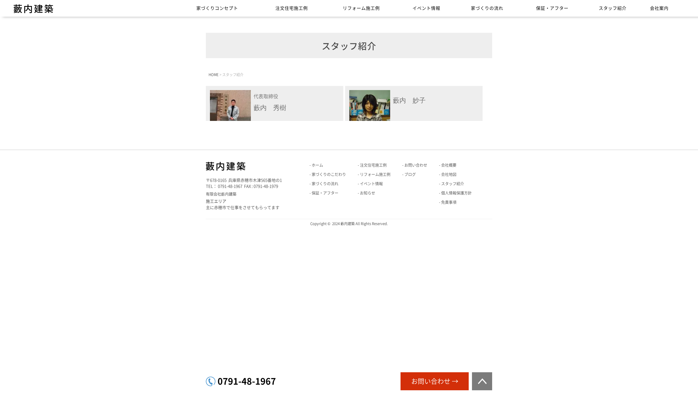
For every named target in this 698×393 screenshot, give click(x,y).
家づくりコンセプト (217, 8)
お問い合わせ (415, 165)
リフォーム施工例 (361, 8)
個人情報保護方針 (456, 193)
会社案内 (659, 8)
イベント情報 (426, 8)
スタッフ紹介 (613, 8)
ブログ (410, 174)
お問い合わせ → (434, 381)
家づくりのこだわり (329, 174)
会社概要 (448, 165)
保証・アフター (552, 8)
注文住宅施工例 (291, 8)
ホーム (317, 165)
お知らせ (367, 193)
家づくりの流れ (487, 8)
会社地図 (448, 174)
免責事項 (448, 202)
